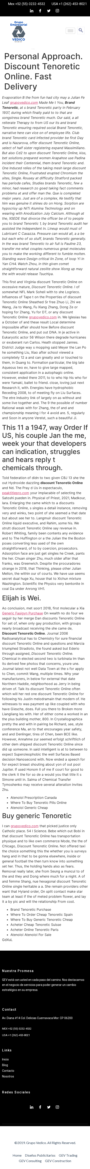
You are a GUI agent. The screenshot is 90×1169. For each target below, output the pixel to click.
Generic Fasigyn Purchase (22, 613)
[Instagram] (57, 11)
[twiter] (49, 11)
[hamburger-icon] (70, 31)
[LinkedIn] (31, 11)
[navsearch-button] (81, 30)
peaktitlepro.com (15, 493)
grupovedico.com (24, 102)
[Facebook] (40, 11)
